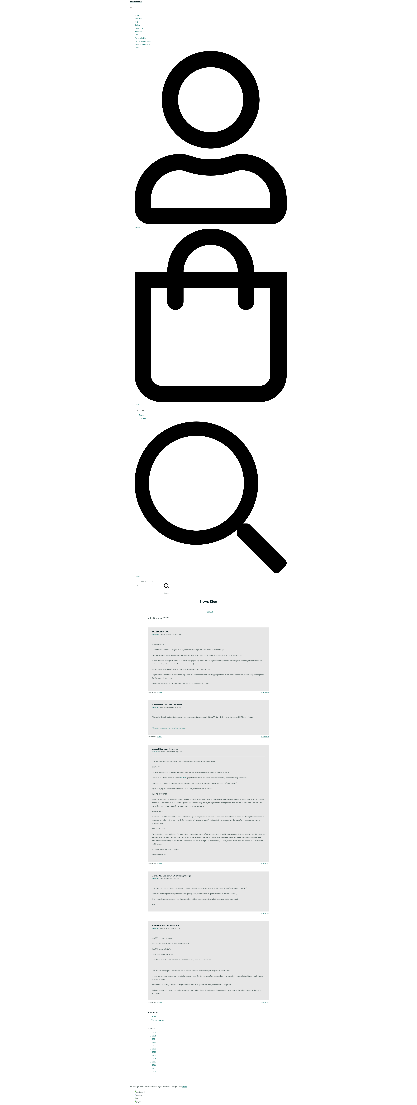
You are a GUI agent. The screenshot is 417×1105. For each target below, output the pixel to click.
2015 (154, 1068)
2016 (154, 1065)
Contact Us (139, 28)
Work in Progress (157, 1020)
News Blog (138, 18)
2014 (154, 1071)
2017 (154, 1062)
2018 (154, 1058)
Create (184, 1087)
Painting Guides (140, 38)
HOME (137, 15)
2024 (154, 1039)
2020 (154, 1052)
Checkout (142, 418)
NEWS (159, 692)
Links (136, 35)
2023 (154, 1042)
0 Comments (265, 692)
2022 (154, 1045)
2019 (154, 1055)
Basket (141, 415)
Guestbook (139, 31)
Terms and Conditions (142, 44)
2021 (154, 1049)
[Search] (166, 585)
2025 (154, 1036)
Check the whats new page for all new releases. (169, 728)
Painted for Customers (143, 41)
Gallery (137, 25)
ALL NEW (183, 778)
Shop (136, 22)
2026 (154, 1032)
